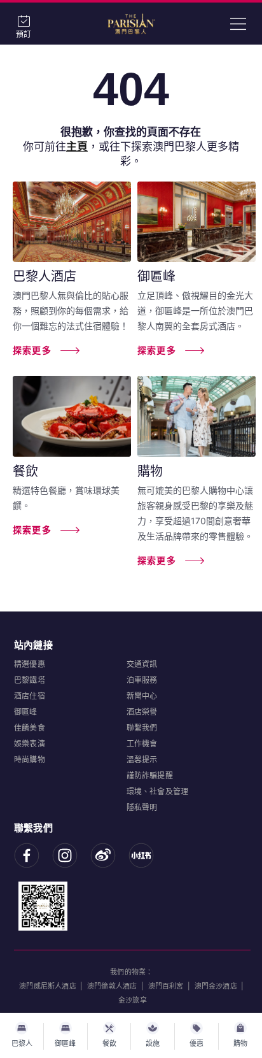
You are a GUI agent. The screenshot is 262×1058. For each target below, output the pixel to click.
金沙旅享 (132, 1000)
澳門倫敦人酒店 (112, 986)
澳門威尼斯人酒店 (47, 986)
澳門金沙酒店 (216, 986)
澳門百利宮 (166, 986)
